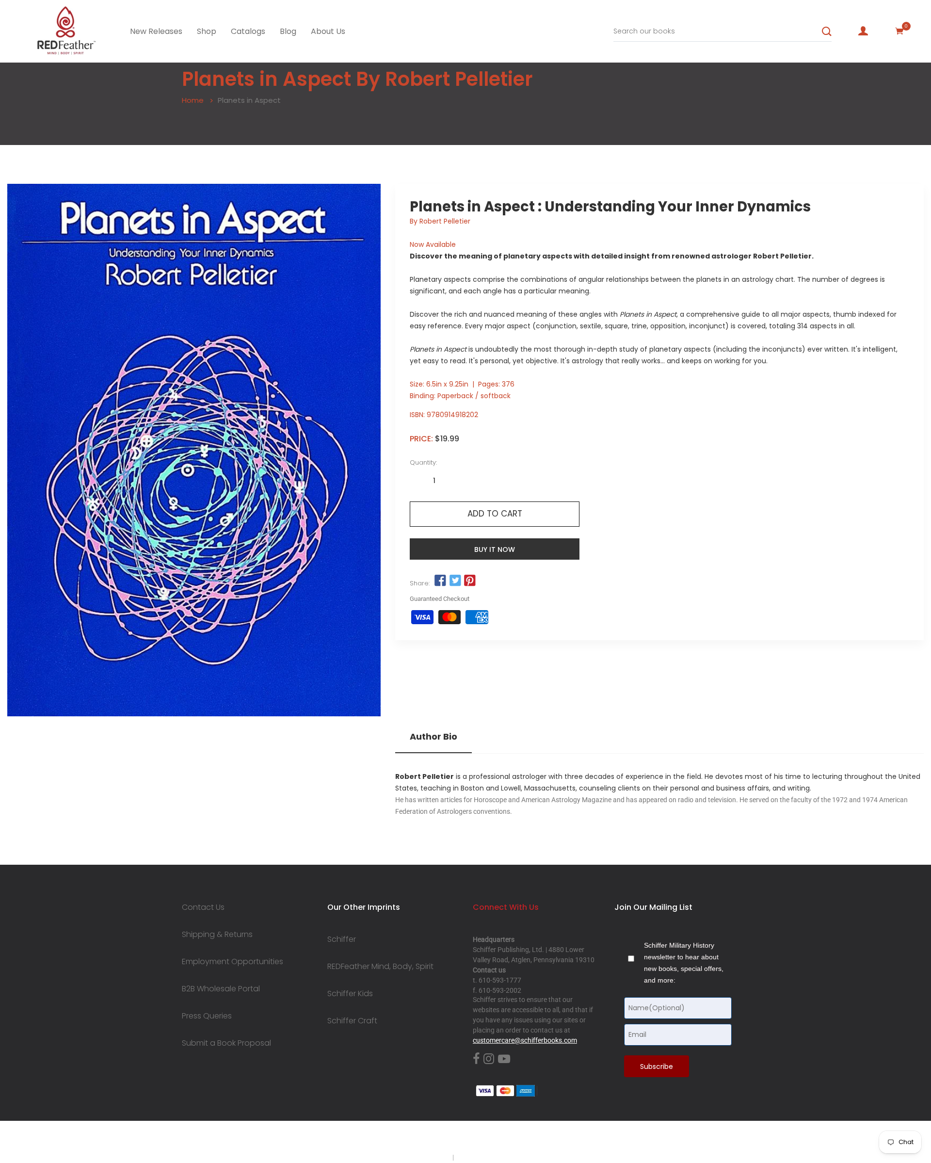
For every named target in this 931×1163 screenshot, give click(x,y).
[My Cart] (899, 31)
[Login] (863, 31)
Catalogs (248, 31)
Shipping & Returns (217, 934)
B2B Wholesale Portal (221, 989)
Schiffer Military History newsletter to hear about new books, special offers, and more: (683, 962)
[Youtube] (504, 1059)
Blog (288, 31)
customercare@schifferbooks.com (525, 1040)
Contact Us (203, 907)
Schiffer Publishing (491, 1138)
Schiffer (341, 939)
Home (193, 100)
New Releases (156, 31)
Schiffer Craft (352, 1021)
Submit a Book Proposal (226, 1043)
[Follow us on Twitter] (455, 581)
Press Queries (207, 1016)
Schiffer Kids (350, 994)
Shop (206, 31)
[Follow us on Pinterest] (470, 581)
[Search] (827, 31)
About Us (328, 31)
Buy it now (494, 549)
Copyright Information (488, 1157)
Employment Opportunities (232, 962)
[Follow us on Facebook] (440, 581)
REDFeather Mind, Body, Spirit (380, 966)
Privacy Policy (430, 1157)
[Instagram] (488, 1059)
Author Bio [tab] (433, 737)
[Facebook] (476, 1059)
